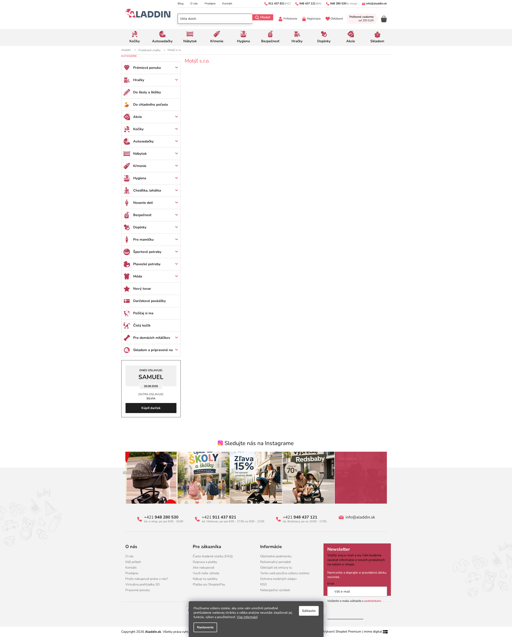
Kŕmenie (139, 166)
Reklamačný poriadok (275, 562)
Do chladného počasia (150, 104)
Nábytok (140, 153)
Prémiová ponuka (147, 67)
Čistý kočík (141, 325)
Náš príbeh (133, 562)
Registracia (313, 19)
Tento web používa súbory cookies (285, 573)
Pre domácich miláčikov (151, 337)
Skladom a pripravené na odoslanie (153, 352)
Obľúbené (337, 19)
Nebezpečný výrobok (275, 590)
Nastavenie (205, 627)
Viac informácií (247, 617)
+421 (161, 517)
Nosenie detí (143, 202)
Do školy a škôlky (147, 92)
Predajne (210, 3)
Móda (137, 276)
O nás (194, 3)
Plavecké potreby (147, 264)
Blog (180, 3)
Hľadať (265, 17)
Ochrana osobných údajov (278, 579)
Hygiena (139, 178)
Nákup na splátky (205, 579)
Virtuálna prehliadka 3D (142, 584)
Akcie (137, 116)
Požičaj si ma (143, 313)
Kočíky (138, 129)
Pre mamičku (143, 239)
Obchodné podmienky (276, 556)
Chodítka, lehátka (147, 190)
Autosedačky (143, 141)
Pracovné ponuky (137, 590)
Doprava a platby (205, 562)
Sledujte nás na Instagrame (259, 443)
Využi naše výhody (206, 573)
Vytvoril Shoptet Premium (342, 631)
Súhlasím (309, 611)
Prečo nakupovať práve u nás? (146, 579)
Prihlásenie (290, 19)
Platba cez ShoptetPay (209, 584)
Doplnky (139, 227)
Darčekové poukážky (149, 301)
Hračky (138, 80)
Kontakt (227, 3)
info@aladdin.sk (360, 517)
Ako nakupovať (203, 567)
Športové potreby (147, 251)
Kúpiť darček (151, 408)
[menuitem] (134, 37)
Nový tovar (142, 288)
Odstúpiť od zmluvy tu (276, 567)
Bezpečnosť (142, 215)
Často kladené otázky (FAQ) (213, 556)
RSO (263, 584)
